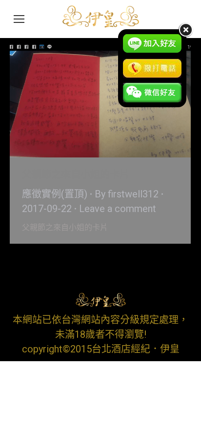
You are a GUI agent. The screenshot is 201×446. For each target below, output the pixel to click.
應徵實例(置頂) (54, 194)
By (127, 194)
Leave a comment (117, 208)
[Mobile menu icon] (19, 19)
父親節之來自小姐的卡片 (75, 174)
